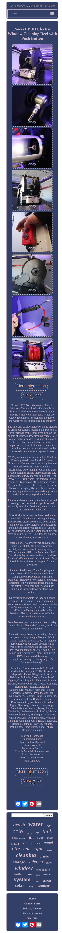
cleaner (44, 885)
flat (31, 837)
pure (50, 837)
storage (19, 862)
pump (31, 886)
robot (48, 862)
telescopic (33, 848)
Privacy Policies (32, 908)
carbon (47, 880)
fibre (38, 843)
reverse (36, 881)
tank (47, 831)
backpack (15, 844)
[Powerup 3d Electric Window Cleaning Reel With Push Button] (32, 65)
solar (19, 885)
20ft (37, 833)
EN (29, 918)
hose (29, 874)
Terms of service (32, 913)
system (22, 879)
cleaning (26, 855)
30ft (49, 826)
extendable (43, 869)
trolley (18, 874)
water (35, 824)
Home (32, 898)
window (24, 868)
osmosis (50, 850)
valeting (35, 861)
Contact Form (32, 903)
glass (38, 874)
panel (48, 842)
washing (27, 843)
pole (17, 831)
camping (18, 837)
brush (19, 824)
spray (29, 833)
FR (35, 918)
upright (46, 874)
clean (40, 837)
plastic (44, 856)
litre (16, 848)
